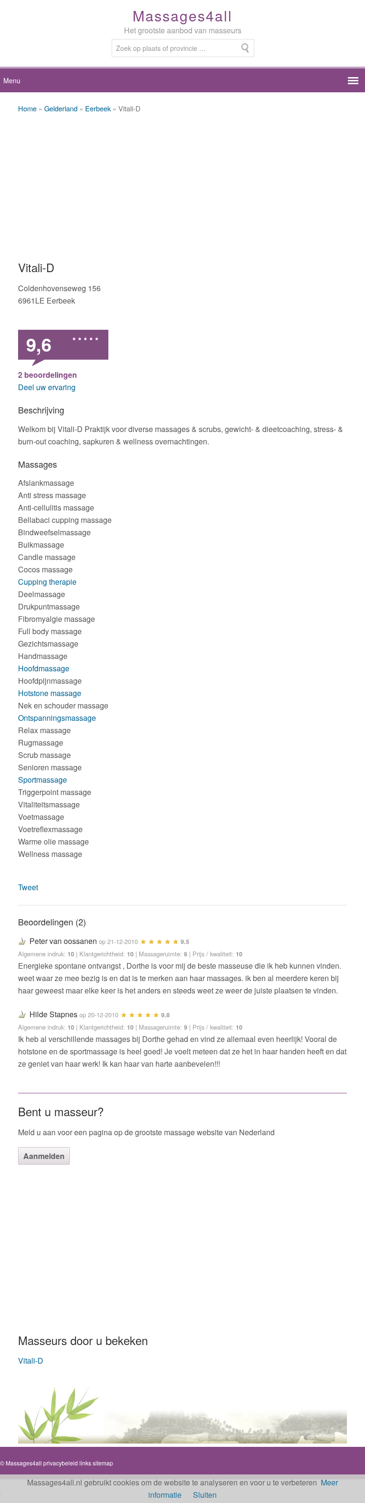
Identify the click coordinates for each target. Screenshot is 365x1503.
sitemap (103, 1463)
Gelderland (60, 108)
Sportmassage (42, 779)
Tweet (28, 887)
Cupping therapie (47, 581)
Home (27, 108)
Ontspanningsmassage (57, 717)
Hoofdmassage (43, 668)
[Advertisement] (183, 187)
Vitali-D (30, 1360)
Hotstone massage (49, 693)
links (85, 1463)
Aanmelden (44, 1155)
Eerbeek (99, 108)
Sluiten (205, 1494)
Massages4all (182, 15)
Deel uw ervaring (47, 387)
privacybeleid (60, 1463)
